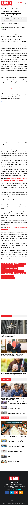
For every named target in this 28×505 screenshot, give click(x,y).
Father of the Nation (20, 263)
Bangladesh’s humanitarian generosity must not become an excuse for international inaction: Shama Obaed (17, 440)
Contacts (13, 500)
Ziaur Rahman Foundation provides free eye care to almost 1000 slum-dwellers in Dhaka (17, 402)
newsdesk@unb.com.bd (14, 489)
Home (2, 8)
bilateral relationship (7, 273)
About (3, 499)
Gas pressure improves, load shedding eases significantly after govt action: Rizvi (17, 450)
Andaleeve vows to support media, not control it (17, 455)
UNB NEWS (5, 25)
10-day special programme (8, 278)
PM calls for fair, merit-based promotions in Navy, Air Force (13, 437)
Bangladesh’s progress (7, 275)
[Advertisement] (14, 298)
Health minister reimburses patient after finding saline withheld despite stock (12, 399)
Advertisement (21, 499)
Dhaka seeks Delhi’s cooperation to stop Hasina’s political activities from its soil (12, 355)
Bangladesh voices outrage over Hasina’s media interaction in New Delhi (14, 335)
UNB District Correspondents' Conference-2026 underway (15, 407)
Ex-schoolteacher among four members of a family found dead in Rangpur (17, 445)
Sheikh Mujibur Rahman (7, 263)
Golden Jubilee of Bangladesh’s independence (12, 270)
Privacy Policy (11, 499)
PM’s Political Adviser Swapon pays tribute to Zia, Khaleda (16, 460)
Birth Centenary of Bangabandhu (10, 268)
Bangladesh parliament (19, 273)
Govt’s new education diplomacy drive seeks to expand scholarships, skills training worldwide (13, 374)
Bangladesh (8, 8)
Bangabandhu (20, 266)
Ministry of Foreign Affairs (8, 266)
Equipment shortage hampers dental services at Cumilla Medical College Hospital (17, 412)
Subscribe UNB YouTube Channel (10, 261)
